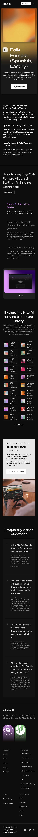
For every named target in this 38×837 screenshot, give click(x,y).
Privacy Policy (7, 799)
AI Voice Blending (26, 766)
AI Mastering (25, 762)
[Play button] (5, 49)
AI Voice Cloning (26, 753)
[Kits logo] (8, 710)
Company (23, 802)
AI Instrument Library (27, 771)
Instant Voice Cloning (28, 784)
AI (21, 758)
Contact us (23, 806)
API (22, 779)
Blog (21, 798)
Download (6, 772)
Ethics (22, 811)
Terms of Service (8, 803)
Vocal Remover (25, 775)
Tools (4, 759)
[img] (25, 830)
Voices (5, 763)
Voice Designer (26, 788)
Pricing (5, 767)
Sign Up (5, 754)
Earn (21, 815)
